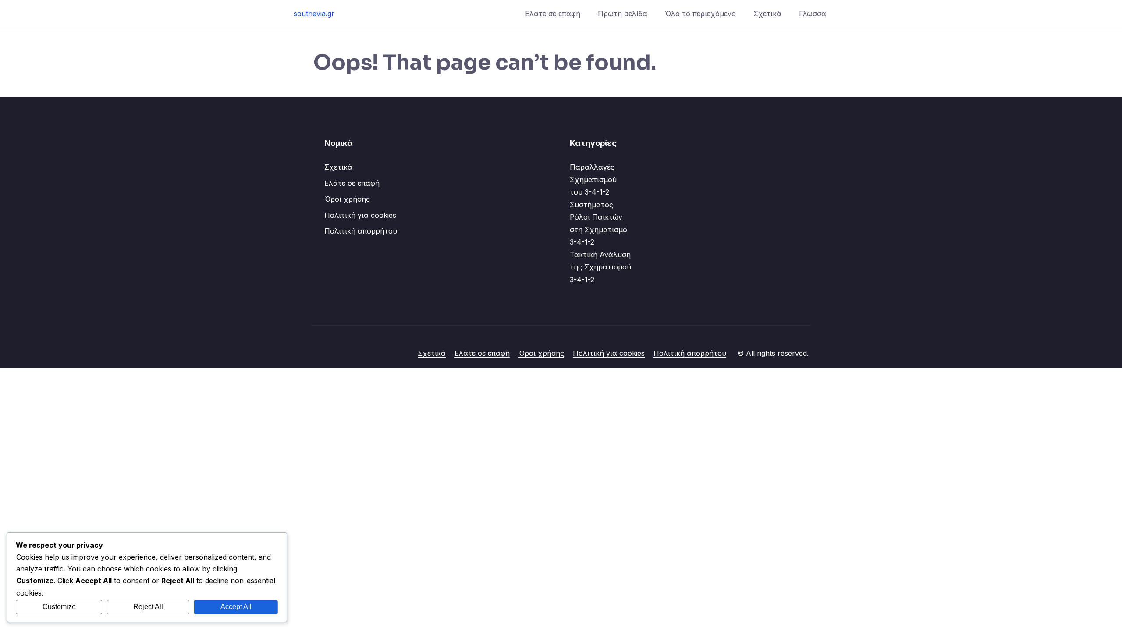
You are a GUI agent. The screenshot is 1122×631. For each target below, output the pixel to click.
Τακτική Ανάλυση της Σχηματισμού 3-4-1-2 (600, 267)
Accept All (236, 606)
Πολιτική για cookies (360, 215)
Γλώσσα (812, 13)
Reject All (148, 606)
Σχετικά (767, 13)
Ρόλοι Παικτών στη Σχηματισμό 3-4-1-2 (598, 229)
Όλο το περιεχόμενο (700, 13)
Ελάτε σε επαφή (552, 13)
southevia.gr (314, 13)
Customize (59, 606)
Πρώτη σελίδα (622, 13)
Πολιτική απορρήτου (360, 231)
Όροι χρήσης (347, 199)
